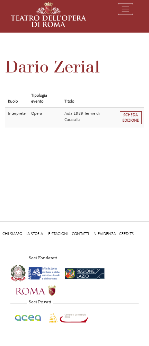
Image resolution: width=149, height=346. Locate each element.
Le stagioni (57, 233)
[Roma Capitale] (45, 289)
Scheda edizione (130, 117)
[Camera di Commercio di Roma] (68, 316)
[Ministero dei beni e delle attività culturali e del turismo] (45, 272)
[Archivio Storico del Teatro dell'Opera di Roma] (48, 14)
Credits (126, 233)
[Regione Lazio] (84, 272)
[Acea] (28, 316)
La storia (34, 233)
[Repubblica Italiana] (18, 272)
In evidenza (104, 233)
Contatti (80, 233)
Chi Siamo (12, 233)
